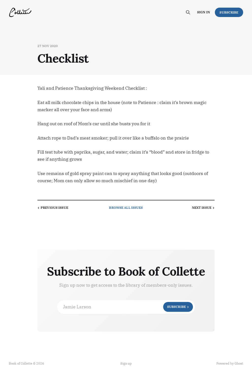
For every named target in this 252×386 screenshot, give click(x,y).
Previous (54, 208)
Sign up (126, 363)
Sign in (203, 12)
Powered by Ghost (229, 363)
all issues (126, 208)
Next (201, 208)
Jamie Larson (124, 307)
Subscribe (229, 12)
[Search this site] (188, 12)
